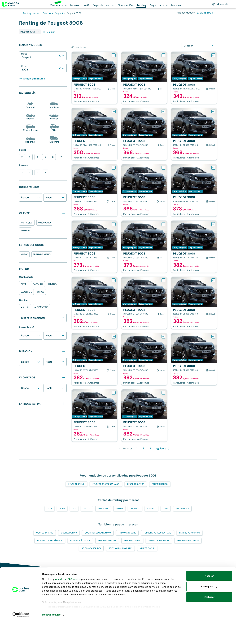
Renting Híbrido (160, 484)
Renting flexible (132, 540)
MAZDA (87, 508)
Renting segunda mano (120, 548)
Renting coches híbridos (49, 540)
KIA (74, 508)
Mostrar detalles (51, 614)
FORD (62, 508)
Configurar (207, 586)
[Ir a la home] (10, 4)
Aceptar (209, 576)
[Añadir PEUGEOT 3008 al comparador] (114, 55)
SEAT (165, 508)
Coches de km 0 (69, 533)
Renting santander (91, 548)
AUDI (49, 508)
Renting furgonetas (159, 540)
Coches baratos (44, 533)
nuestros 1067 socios (68, 579)
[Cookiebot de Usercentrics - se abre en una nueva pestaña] (21, 614)
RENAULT (151, 508)
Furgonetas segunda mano (157, 533)
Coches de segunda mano (98, 533)
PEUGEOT (135, 508)
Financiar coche (127, 533)
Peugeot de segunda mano (105, 484)
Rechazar (209, 597)
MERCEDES (103, 508)
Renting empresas (107, 540)
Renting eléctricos (80, 540)
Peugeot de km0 (76, 484)
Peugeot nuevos (135, 484)
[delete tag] (38, 32)
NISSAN (119, 508)
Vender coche (147, 548)
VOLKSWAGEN (182, 508)
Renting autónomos (189, 533)
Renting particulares (188, 540)
